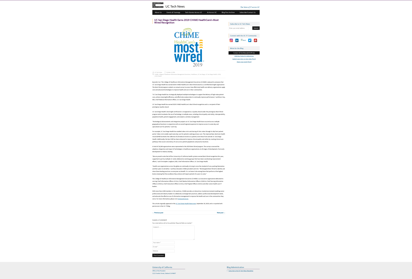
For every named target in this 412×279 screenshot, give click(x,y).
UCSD (219, 74)
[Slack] (243, 40)
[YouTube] (255, 40)
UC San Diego (201, 74)
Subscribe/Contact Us (248, 12)
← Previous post (157, 213)
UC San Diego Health (211, 74)
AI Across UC (212, 12)
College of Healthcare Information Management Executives (174, 74)
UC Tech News (158, 72)
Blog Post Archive (228, 12)
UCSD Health (158, 76)
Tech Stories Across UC (193, 12)
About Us (158, 12)
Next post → (221, 213)
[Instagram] (231, 40)
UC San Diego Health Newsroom (186, 203)
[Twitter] (249, 40)
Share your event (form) (244, 62)
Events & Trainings (173, 12)
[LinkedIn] (237, 40)
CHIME (156, 74)
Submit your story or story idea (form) (244, 59)
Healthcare (194, 74)
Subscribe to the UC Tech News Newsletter (241, 271)
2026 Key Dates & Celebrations (244, 56)
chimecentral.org (183, 199)
